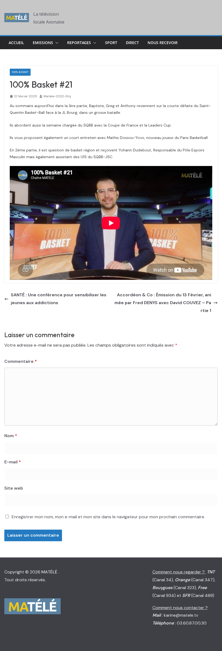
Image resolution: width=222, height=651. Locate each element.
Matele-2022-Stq (57, 96)
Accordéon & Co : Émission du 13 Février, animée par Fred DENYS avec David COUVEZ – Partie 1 (163, 302)
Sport (111, 42)
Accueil (16, 42)
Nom (10, 436)
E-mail (12, 462)
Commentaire (20, 361)
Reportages (79, 42)
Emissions (43, 42)
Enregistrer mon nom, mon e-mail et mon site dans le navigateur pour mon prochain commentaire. (108, 517)
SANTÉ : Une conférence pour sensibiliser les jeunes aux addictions (58, 298)
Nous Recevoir (163, 42)
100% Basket (20, 72)
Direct (132, 42)
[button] (55, 42)
